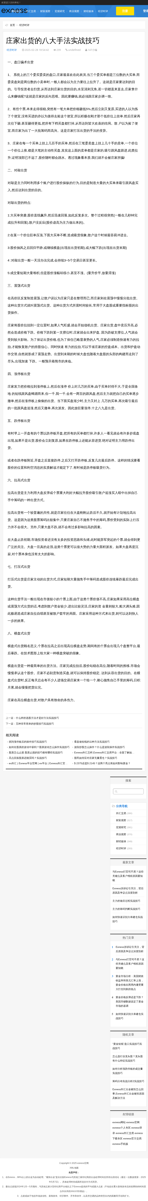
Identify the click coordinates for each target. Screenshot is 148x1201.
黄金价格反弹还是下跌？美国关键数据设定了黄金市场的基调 (129, 1001)
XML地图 (74, 1168)
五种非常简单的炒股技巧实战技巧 (35, 723)
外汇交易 (31, 11)
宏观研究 (60, 11)
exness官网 (133, 1122)
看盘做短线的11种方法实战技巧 (92, 741)
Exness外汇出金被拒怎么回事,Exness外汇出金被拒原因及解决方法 (128, 1093)
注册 (125, 10)
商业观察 (74, 11)
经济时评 (103, 11)
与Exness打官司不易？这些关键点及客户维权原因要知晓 (127, 876)
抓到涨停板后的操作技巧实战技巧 (28, 741)
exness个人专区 (121, 1127)
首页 (12, 25)
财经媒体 (89, 11)
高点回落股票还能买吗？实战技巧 (28, 757)
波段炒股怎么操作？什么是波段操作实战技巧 (99, 747)
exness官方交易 (132, 1138)
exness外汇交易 (125, 1133)
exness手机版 (120, 1143)
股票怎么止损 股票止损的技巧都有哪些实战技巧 (36, 752)
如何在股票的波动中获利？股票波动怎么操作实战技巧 (39, 747)
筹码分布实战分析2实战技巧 (128, 1081)
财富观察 (45, 11)
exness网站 (119, 1122)
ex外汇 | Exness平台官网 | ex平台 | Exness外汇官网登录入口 (43, 763)
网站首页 (16, 11)
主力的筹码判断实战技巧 (126, 908)
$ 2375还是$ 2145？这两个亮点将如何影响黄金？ (102, 763)
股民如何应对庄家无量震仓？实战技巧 (95, 757)
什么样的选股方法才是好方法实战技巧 (37, 717)
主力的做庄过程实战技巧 (126, 900)
